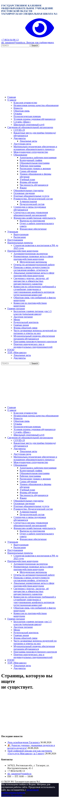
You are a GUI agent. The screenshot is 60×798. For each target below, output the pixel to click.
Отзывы (18, 113)
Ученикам (12, 231)
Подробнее (16, 795)
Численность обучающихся (34, 185)
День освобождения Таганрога (23, 742)
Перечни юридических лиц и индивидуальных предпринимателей (33, 345)
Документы (20, 138)
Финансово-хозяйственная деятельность (35, 218)
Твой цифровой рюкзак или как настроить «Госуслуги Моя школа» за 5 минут (29, 752)
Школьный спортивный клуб (29, 124)
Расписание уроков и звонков (35, 168)
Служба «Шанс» (22, 122)
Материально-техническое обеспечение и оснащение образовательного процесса (35, 148)
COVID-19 (19, 130)
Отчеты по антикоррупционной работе (34, 264)
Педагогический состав (32, 204)
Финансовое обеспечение (33, 229)
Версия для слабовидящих (39, 42)
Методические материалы (33, 262)
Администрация (28, 201)
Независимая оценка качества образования (36, 105)
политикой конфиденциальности (20, 791)
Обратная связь (22, 111)
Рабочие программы (30, 165)
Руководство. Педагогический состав (33, 198)
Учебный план (27, 179)
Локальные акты (28, 141)
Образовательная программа (35, 163)
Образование (20, 154)
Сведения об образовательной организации (30, 127)
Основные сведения (24, 193)
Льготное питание (23, 316)
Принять (5, 795)
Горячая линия (21, 325)
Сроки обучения (28, 171)
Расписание (20, 237)
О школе (11, 100)
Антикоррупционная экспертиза (31, 253)
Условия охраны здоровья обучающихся (34, 119)
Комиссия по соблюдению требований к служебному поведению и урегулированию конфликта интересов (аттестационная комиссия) (35, 290)
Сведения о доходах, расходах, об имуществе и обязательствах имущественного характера (31, 281)
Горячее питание (16, 308)
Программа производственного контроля (35, 341)
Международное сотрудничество (31, 152)
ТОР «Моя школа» (17, 352)
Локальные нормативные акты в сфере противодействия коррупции (34, 274)
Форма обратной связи (25, 327)
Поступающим (15, 240)
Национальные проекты (20, 242)
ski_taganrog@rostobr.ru (13, 42)
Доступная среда (22, 143)
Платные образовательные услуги (31, 196)
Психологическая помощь (27, 116)
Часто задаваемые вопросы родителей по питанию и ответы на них (35, 332)
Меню (17, 319)
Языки (23, 187)
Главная (11, 97)
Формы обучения (29, 182)
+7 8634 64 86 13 (10, 39)
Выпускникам (21, 234)
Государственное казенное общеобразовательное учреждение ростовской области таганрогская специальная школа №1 (29, 9)
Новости (18, 108)
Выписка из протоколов (32, 220)
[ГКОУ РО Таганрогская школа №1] (30, 92)
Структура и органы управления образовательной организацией (31, 213)
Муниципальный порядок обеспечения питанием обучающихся (34, 337)
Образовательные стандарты (29, 190)
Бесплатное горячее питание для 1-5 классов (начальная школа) (33, 312)
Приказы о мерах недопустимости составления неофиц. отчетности (32, 268)
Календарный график (31, 160)
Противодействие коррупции (22, 251)
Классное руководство (25, 102)
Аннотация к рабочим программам (38, 157)
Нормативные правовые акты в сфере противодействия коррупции (33, 257)
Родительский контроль (26, 322)
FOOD (10, 349)
